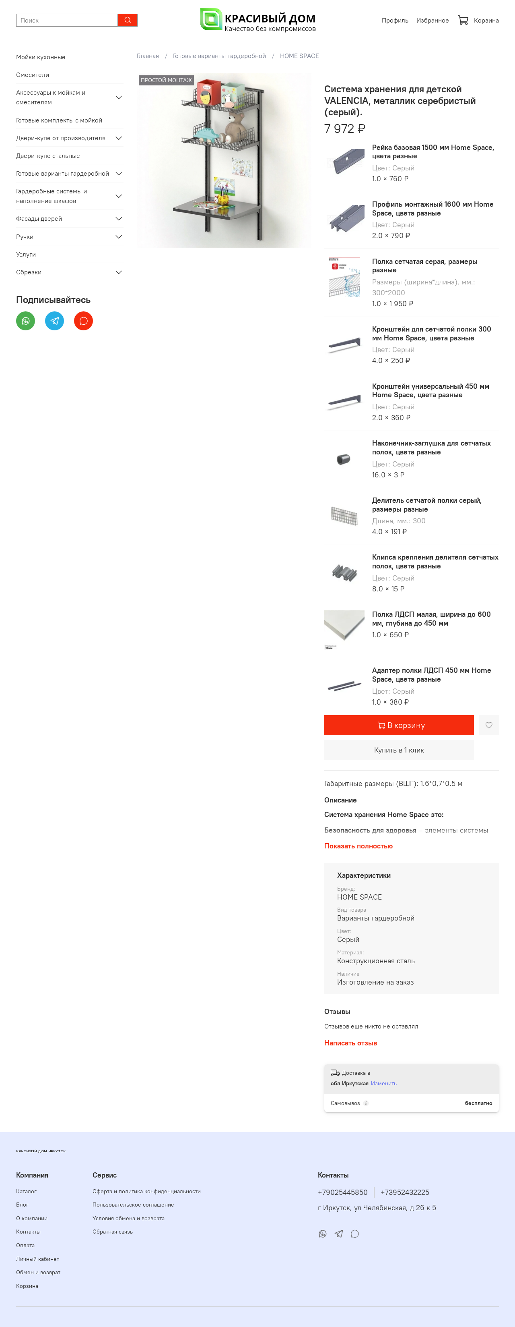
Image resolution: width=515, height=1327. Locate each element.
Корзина (486, 20)
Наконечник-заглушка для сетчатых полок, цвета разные (431, 447)
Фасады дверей (39, 218)
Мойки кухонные (41, 57)
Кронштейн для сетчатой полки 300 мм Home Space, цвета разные (431, 333)
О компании (31, 1218)
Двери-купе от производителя (60, 138)
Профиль (395, 20)
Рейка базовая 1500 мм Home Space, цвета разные (433, 152)
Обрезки (28, 272)
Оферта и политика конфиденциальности (147, 1191)
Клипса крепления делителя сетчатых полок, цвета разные (435, 561)
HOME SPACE (299, 56)
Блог (22, 1204)
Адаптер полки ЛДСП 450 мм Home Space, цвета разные (431, 675)
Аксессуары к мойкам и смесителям (50, 97)
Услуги (26, 254)
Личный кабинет (37, 1259)
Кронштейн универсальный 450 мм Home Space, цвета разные (430, 391)
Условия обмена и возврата (129, 1218)
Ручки (24, 236)
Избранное (432, 20)
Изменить (384, 1083)
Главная (148, 56)
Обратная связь (113, 1231)
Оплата (25, 1245)
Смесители (32, 74)
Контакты (28, 1231)
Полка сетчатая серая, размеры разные (425, 266)
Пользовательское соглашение (133, 1204)
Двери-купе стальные (48, 155)
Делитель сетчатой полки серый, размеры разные (427, 505)
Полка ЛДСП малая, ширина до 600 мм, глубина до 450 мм (431, 619)
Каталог (26, 1191)
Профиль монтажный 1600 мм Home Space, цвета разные (433, 208)
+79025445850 (343, 1192)
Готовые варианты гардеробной (219, 56)
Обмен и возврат (38, 1272)
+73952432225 (405, 1192)
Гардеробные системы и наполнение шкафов (51, 196)
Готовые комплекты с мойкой (59, 120)
